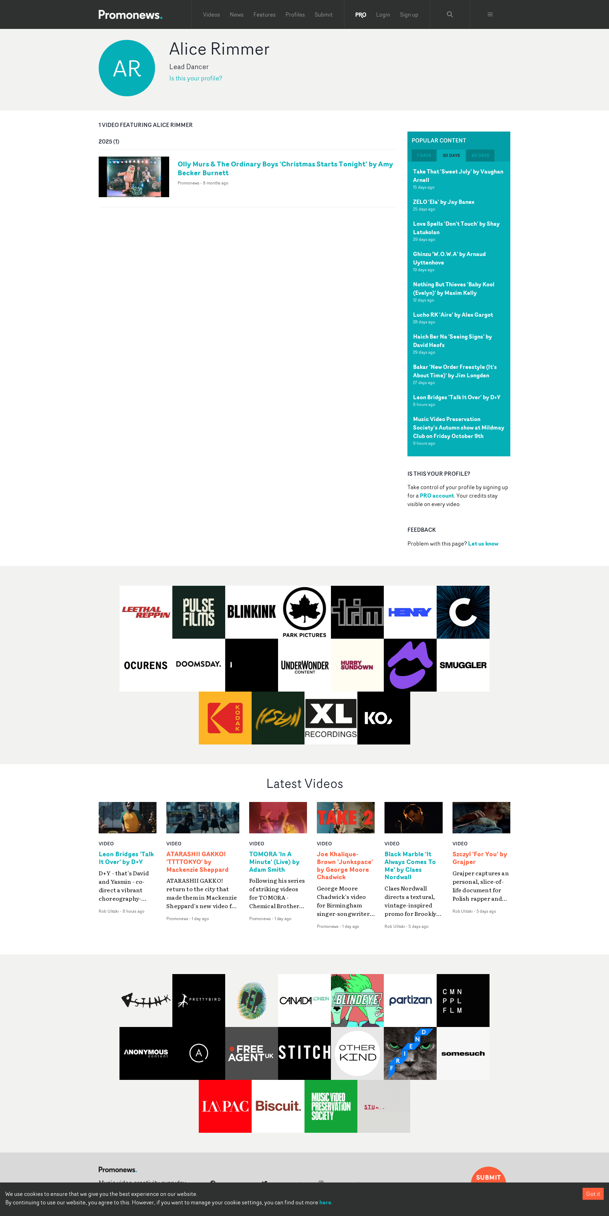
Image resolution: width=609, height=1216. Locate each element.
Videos (211, 14)
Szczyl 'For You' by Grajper (480, 858)
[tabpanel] (458, 309)
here (325, 1202)
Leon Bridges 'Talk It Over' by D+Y (456, 397)
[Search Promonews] (450, 14)
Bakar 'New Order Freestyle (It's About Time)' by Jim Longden (455, 371)
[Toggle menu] (490, 14)
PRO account (437, 495)
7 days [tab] (424, 155)
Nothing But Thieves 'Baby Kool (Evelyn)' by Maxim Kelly (453, 288)
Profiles (295, 14)
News (237, 14)
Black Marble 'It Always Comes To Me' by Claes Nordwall (410, 865)
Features (264, 14)
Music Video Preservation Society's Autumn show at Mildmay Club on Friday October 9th (458, 427)
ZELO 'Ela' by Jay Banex (443, 201)
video (106, 843)
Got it (593, 1194)
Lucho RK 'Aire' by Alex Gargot (453, 314)
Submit (324, 14)
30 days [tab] (451, 155)
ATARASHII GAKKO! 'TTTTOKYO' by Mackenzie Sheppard (197, 862)
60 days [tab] (480, 155)
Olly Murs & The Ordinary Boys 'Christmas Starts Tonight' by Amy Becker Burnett (285, 168)
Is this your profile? (195, 78)
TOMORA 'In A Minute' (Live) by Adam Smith (274, 862)
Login (383, 14)
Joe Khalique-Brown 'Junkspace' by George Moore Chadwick (345, 865)
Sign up (409, 14)
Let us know (483, 543)
